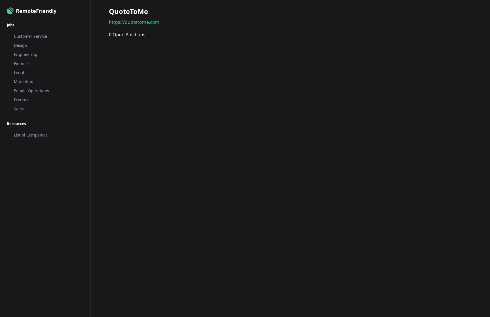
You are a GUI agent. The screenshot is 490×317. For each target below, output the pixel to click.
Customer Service (30, 36)
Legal (19, 72)
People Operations (31, 90)
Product (21, 99)
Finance (21, 63)
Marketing (23, 81)
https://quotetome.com (134, 22)
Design (20, 45)
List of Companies (31, 135)
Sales (19, 109)
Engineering (25, 54)
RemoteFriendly (36, 10)
